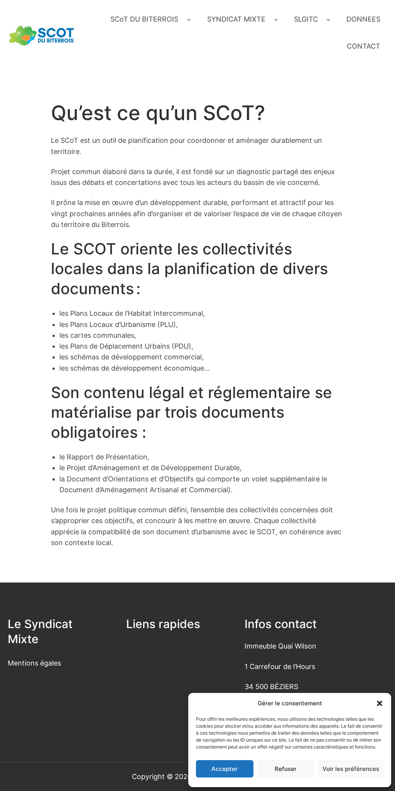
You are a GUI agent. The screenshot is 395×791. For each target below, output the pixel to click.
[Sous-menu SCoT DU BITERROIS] (189, 19)
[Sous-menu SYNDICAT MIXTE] (276, 19)
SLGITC (306, 19)
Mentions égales (34, 663)
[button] (379, 703)
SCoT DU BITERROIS (144, 19)
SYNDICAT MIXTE (236, 19)
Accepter (224, 768)
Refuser (286, 768)
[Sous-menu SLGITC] (328, 19)
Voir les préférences (350, 768)
